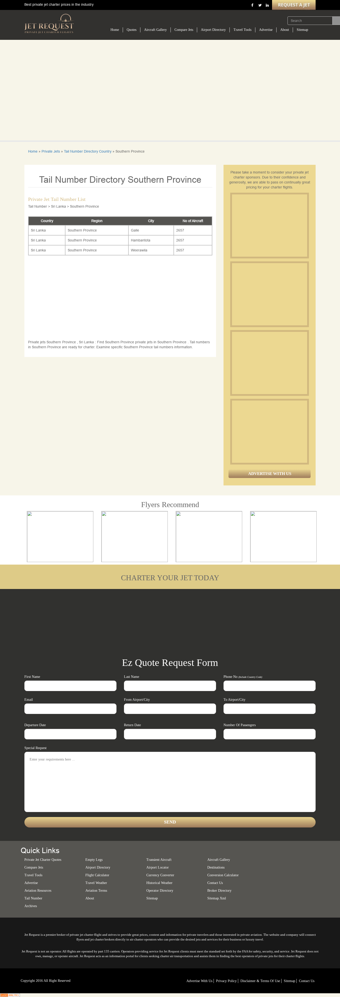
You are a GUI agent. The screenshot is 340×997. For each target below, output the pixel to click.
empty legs (94, 860)
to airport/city (234, 700)
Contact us (215, 883)
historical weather (159, 883)
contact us (306, 981)
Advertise (266, 30)
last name (131, 677)
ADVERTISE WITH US (269, 473)
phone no (243, 677)
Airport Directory (213, 30)
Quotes (131, 30)
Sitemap (302, 30)
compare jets (33, 867)
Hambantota (140, 240)
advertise (31, 883)
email (28, 700)
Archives (30, 906)
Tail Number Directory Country (88, 151)
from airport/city (137, 700)
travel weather (96, 883)
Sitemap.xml (216, 898)
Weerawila (139, 250)
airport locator (157, 867)
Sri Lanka (38, 230)
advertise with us (199, 981)
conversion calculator (223, 875)
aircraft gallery (218, 860)
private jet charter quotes (42, 860)
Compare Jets (183, 30)
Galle (135, 230)
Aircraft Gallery (155, 30)
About (284, 30)
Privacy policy (226, 981)
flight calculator (97, 875)
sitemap (152, 898)
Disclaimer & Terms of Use (260, 981)
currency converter (160, 875)
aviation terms (96, 890)
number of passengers (240, 725)
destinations (216, 867)
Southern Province (82, 230)
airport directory (97, 867)
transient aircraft (158, 860)
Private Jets (51, 151)
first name (32, 677)
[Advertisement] (269, 225)
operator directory (159, 890)
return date (132, 725)
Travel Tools (242, 30)
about (89, 898)
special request (35, 748)
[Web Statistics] (10, 995)
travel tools (33, 875)
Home (115, 30)
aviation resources (37, 890)
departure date (35, 725)
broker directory (219, 890)
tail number (33, 898)
